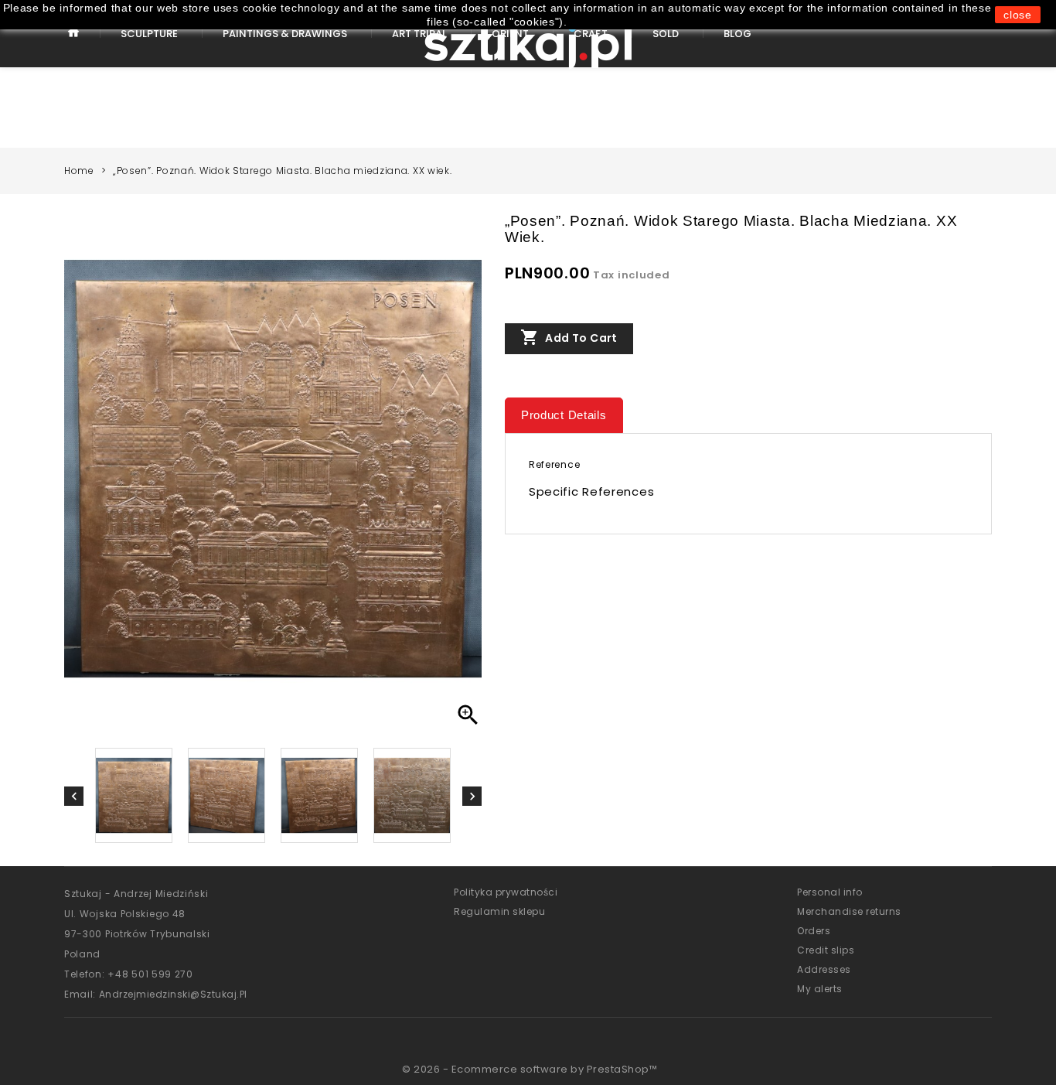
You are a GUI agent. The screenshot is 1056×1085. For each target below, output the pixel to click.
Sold (665, 33)
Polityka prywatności (505, 892)
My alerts (820, 988)
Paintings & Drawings (285, 33)
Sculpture (149, 33)
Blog (737, 33)
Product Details (564, 414)
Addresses (824, 969)
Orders (813, 930)
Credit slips (825, 950)
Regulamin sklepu (499, 911)
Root (73, 44)
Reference (554, 464)
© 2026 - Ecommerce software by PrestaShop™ (529, 1069)
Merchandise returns (849, 911)
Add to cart (569, 337)
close (1017, 15)
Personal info (830, 892)
